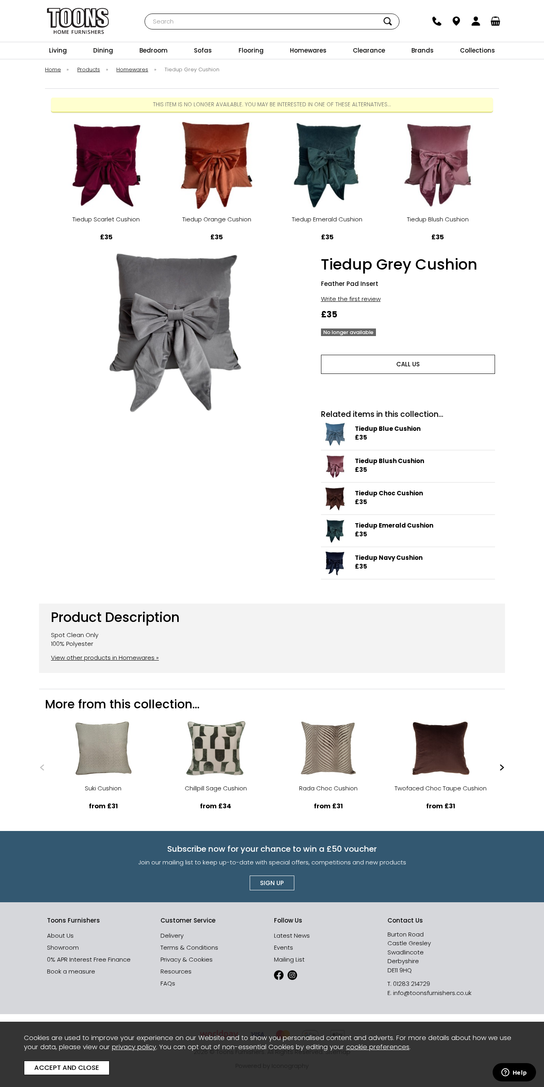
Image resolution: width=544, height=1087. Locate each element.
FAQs (167, 983)
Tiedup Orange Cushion (216, 219)
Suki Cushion (103, 788)
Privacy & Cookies (186, 959)
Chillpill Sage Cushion (216, 788)
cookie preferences (377, 1047)
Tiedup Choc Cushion (389, 493)
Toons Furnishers (78, 21)
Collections (477, 50)
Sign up (272, 883)
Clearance (369, 50)
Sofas (203, 50)
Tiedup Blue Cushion (388, 428)
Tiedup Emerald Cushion (327, 219)
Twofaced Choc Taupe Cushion (441, 788)
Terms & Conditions (189, 947)
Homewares (308, 50)
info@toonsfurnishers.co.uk (432, 993)
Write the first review (351, 299)
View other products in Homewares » (105, 657)
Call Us (408, 364)
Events (283, 947)
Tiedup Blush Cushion (438, 219)
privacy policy (134, 1047)
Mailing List (289, 959)
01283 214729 (411, 983)
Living (58, 50)
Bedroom (153, 50)
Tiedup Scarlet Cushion (106, 219)
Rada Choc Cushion (328, 788)
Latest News (292, 935)
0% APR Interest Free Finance (89, 959)
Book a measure (71, 971)
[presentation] (42, 767)
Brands (422, 50)
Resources (176, 971)
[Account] (476, 21)
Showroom (63, 947)
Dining (103, 50)
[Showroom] (456, 21)
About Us (60, 935)
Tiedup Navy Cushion (389, 557)
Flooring (251, 50)
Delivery (172, 935)
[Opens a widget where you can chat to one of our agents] (514, 1073)
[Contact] (437, 21)
